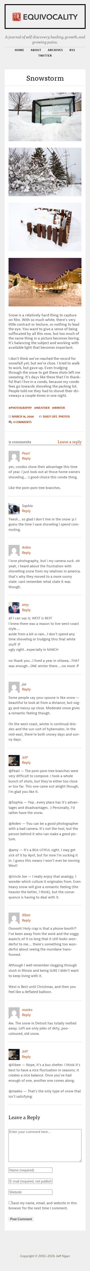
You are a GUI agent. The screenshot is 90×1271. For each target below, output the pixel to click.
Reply (26, 458)
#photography (20, 408)
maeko (27, 1010)
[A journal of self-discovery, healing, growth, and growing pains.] (45, 16)
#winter (58, 408)
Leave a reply (69, 441)
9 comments (22, 422)
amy (25, 604)
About (36, 50)
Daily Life (50, 417)
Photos (64, 417)
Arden (26, 547)
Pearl (26, 453)
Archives (55, 50)
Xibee (26, 915)
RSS (72, 50)
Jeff (25, 757)
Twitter (45, 56)
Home (19, 50)
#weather (42, 408)
